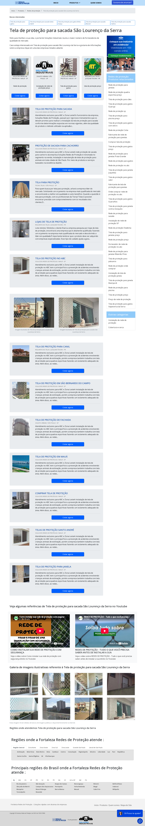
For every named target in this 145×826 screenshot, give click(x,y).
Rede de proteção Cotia (118, 130)
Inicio (55, 3)
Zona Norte (32, 747)
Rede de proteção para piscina (118, 289)
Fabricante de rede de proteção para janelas (117, 136)
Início (96, 805)
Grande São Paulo (79, 747)
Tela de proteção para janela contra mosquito (120, 207)
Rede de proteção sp (117, 111)
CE (65, 780)
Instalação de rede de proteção (117, 321)
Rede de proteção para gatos (120, 161)
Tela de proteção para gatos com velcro (120, 124)
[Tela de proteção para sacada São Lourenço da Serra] (20, 66)
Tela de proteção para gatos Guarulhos (120, 200)
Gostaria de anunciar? (122, 2)
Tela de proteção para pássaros (117, 260)
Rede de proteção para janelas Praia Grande (118, 155)
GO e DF (72, 780)
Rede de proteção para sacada (118, 214)
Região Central (18, 747)
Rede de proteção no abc (118, 165)
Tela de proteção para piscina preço (117, 117)
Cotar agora (20, 95)
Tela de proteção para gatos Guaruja (120, 105)
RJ (14, 780)
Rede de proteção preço (118, 239)
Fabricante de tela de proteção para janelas (117, 185)
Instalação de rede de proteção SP (117, 222)
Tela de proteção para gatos (18, 23)
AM (80, 780)
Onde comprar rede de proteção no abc (117, 193)
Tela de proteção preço (118, 295)
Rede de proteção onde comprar (118, 267)
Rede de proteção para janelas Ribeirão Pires (118, 252)
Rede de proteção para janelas (118, 86)
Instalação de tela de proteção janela (117, 274)
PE (54, 780)
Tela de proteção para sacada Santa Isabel (41, 23)
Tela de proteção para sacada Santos (121, 23)
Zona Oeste (44, 747)
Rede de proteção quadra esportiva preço (119, 93)
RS (48, 780)
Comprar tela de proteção (119, 142)
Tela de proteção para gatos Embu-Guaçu (69, 23)
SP (31, 780)
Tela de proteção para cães (119, 99)
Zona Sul (55, 747)
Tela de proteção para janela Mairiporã (120, 281)
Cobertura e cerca (116, 327)
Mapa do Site (126, 805)
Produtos (73, 3)
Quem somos (96, 3)
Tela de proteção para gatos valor (120, 178)
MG (19, 780)
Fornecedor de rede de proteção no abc (117, 245)
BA (59, 780)
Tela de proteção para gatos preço (120, 147)
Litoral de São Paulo (96, 747)
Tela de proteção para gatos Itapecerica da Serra (120, 305)
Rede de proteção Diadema (119, 228)
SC (42, 780)
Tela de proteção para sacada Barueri (95, 23)
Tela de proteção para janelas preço (117, 233)
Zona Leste (65, 747)
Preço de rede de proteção (119, 299)
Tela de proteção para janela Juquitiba (120, 171)
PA (86, 780)
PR (37, 780)
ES (25, 780)
